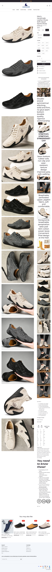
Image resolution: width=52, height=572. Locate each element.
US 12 (47, 50)
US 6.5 (39, 42)
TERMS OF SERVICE (5, 546)
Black (43, 30)
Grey (47, 30)
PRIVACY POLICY (28, 549)
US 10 (43, 48)
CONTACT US (28, 548)
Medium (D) (46, 35)
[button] (3, 6)
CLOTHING (30, 9)
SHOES (17, 9)
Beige (39, 30)
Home (14, 9)
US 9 (47, 45)
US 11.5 (42, 50)
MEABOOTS (49, 569)
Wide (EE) (40, 37)
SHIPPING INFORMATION (5, 551)
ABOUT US (27, 546)
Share (39, 506)
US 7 (43, 42)
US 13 (43, 53)
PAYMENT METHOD (4, 548)
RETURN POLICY (28, 551)
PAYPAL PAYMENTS (4, 549)
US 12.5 (39, 53)
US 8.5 (43, 45)
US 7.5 (47, 42)
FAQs (2, 553)
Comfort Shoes (23, 9)
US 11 (38, 50)
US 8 (39, 45)
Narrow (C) (40, 35)
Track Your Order (36, 9)
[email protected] (42, 487)
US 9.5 (39, 48)
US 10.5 (47, 48)
